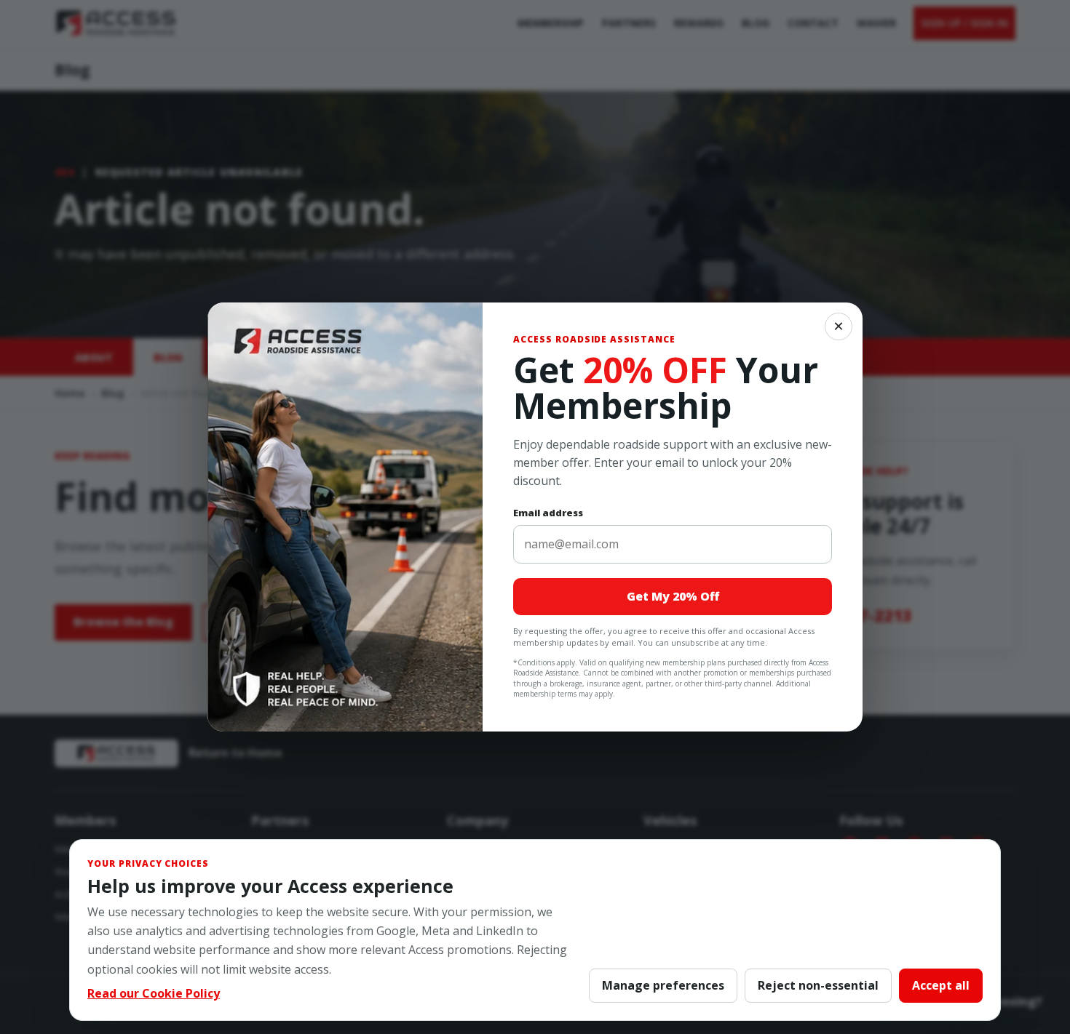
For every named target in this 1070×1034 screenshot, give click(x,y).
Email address (548, 512)
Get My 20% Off (673, 596)
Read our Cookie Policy (153, 993)
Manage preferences (663, 985)
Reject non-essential (818, 985)
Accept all (941, 985)
